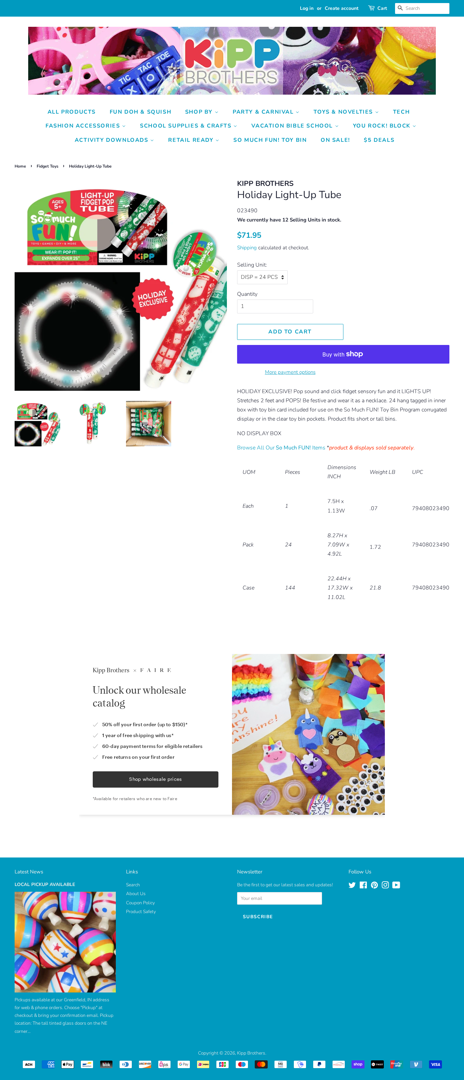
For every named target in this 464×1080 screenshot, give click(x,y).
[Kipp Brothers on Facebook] (363, 886)
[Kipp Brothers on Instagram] (385, 886)
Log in (307, 8)
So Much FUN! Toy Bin (270, 140)
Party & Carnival (264, 112)
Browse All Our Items (281, 447)
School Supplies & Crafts (186, 126)
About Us (136, 893)
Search (133, 885)
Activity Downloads (112, 140)
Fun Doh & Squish (141, 112)
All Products (72, 112)
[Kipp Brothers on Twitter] (352, 886)
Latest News (29, 871)
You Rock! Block (383, 126)
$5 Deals (379, 140)
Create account (341, 8)
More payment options (290, 372)
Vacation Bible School (293, 126)
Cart (382, 8)
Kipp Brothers (251, 1053)
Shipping (247, 247)
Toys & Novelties (344, 112)
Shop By (200, 112)
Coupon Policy (140, 903)
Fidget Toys (47, 166)
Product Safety (141, 911)
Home (20, 166)
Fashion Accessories (84, 126)
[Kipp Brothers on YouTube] (396, 886)
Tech (401, 112)
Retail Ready (191, 140)
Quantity (247, 294)
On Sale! (335, 140)
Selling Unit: (252, 265)
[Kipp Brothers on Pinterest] (374, 886)
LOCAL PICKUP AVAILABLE (45, 884)
